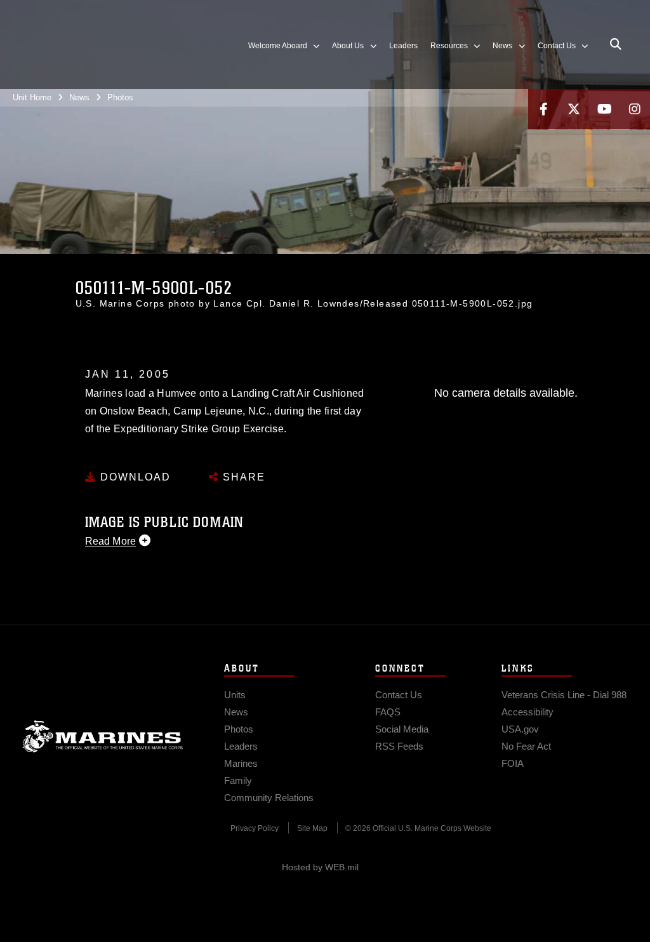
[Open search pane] (616, 44)
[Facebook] (543, 109)
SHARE (242, 477)
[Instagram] (635, 109)
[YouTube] (604, 109)
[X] (574, 109)
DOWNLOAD (133, 477)
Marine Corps (102, 736)
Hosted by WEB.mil (320, 867)
